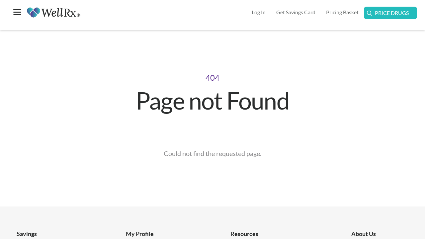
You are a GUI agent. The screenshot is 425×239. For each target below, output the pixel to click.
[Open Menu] (17, 12)
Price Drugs (392, 13)
